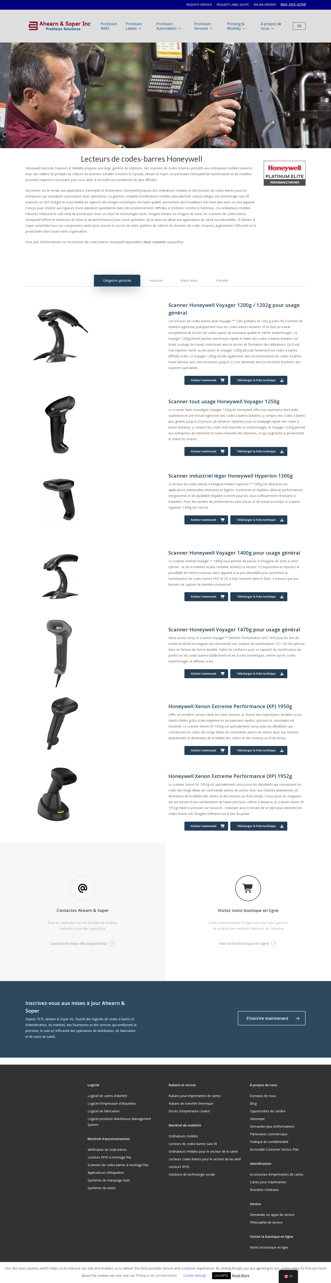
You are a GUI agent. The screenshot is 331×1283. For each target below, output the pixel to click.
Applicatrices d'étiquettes (106, 1172)
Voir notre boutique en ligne (244, 943)
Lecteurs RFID (179, 1167)
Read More (240, 1275)
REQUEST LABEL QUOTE (233, 4)
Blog (253, 1103)
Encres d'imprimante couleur (189, 1111)
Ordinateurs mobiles (183, 1136)
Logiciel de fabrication (104, 1111)
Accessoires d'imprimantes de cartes (276, 1174)
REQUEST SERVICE (199, 4)
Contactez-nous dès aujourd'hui (78, 943)
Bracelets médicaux (264, 1190)
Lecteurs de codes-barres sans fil (193, 1144)
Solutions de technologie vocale (192, 1174)
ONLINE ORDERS (265, 4)
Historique (257, 1119)
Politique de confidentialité (269, 1142)
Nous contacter (154, 242)
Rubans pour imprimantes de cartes (195, 1096)
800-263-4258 (293, 4)
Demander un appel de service (272, 1215)
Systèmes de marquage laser (109, 1180)
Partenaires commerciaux (268, 1134)
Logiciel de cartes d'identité (107, 1096)
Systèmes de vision (102, 1188)
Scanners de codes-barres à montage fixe (118, 1165)
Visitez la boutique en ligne (269, 1247)
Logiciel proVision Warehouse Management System (119, 1122)
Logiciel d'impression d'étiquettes (112, 1103)
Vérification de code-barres (107, 1149)
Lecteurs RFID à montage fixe (109, 1157)
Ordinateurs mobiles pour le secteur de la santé (203, 1151)
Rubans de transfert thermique (191, 1103)
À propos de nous (271, 26)
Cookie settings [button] (194, 1275)
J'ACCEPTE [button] (221, 1276)
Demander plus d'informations (272, 1126)
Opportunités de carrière (268, 1111)
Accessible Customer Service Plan (274, 1149)
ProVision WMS (109, 26)
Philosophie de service (266, 1222)
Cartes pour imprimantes (268, 1182)
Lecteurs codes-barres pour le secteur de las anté (205, 1159)
